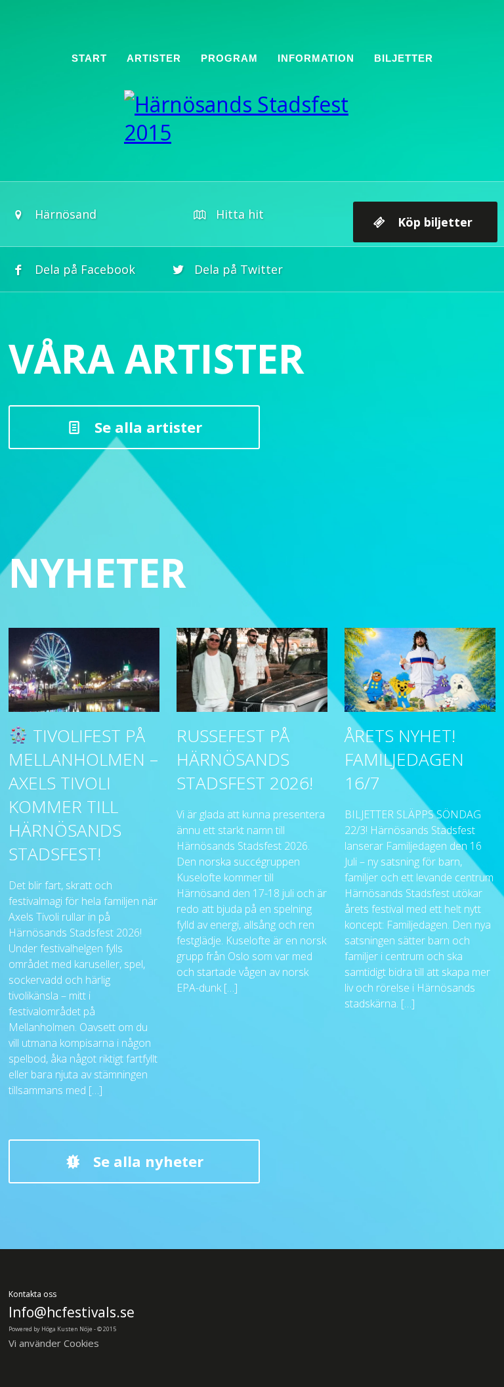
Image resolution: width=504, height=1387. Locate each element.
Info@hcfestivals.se (72, 1312)
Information (316, 58)
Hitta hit (240, 214)
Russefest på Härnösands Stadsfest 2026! (245, 759)
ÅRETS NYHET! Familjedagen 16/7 (404, 759)
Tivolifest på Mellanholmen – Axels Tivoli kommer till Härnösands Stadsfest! (83, 795)
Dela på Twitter (238, 269)
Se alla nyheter (148, 1161)
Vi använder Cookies (54, 1343)
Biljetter (403, 58)
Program (229, 58)
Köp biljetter (435, 222)
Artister (154, 58)
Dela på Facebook (85, 269)
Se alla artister (148, 427)
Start (89, 58)
